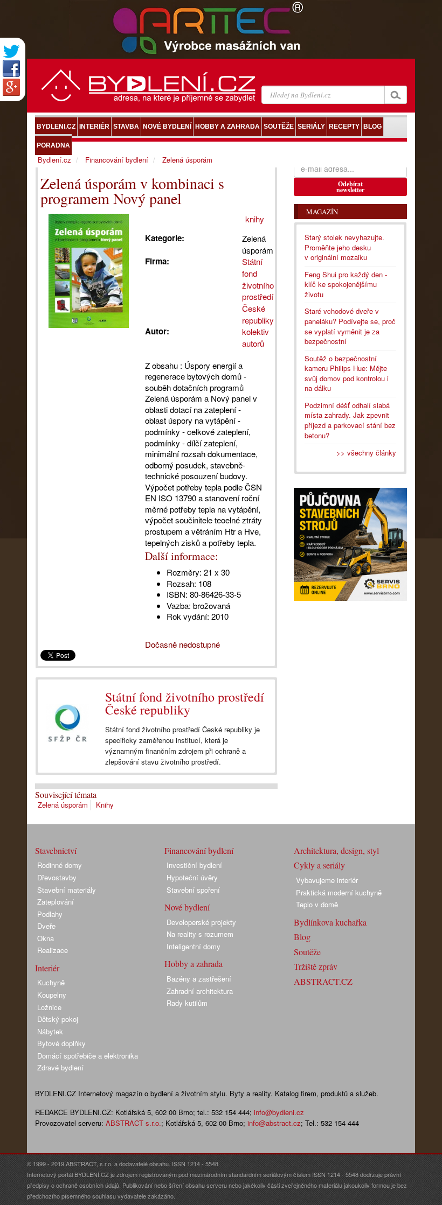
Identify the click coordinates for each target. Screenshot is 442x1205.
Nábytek (50, 1031)
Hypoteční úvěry (192, 877)
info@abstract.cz (274, 1123)
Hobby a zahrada (193, 963)
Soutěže (307, 951)
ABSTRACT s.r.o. (133, 1123)
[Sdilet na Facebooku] (11, 68)
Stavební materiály (66, 890)
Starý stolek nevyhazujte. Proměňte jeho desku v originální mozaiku (344, 247)
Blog (302, 936)
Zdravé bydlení (60, 1067)
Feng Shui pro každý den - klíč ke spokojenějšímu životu (346, 284)
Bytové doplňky (61, 1043)
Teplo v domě (317, 904)
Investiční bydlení (194, 865)
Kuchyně (51, 982)
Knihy (105, 805)
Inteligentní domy (193, 946)
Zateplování (55, 901)
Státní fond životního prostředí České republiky (184, 703)
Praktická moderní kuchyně (339, 892)
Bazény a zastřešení (199, 978)
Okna (45, 938)
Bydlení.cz (54, 160)
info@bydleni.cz (279, 1112)
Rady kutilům (187, 1003)
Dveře (46, 926)
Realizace (52, 950)
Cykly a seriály (319, 865)
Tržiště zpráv (315, 966)
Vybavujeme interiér (327, 880)
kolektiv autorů (255, 337)
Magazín (322, 211)
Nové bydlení (187, 907)
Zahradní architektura (200, 991)
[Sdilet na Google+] (11, 87)
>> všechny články (366, 452)
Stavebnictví (56, 850)
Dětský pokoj (57, 1019)
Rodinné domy (59, 865)
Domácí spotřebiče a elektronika (87, 1055)
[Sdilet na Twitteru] (11, 51)
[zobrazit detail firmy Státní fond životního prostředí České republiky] (67, 723)
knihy (254, 219)
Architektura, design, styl (336, 850)
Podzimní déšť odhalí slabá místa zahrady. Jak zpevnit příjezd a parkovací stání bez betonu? (350, 420)
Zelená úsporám (63, 805)
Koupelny (51, 995)
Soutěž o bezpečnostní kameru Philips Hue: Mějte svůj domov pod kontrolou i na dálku (347, 373)
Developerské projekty (201, 922)
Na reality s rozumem (200, 934)
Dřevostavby (57, 877)
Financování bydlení (116, 160)
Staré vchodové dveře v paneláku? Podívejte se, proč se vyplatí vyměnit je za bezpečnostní (350, 326)
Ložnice (49, 1007)
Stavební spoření (193, 890)
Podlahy (50, 914)
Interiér (47, 967)
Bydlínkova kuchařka (330, 922)
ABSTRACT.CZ (323, 981)
